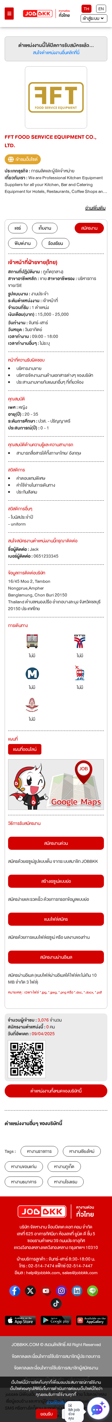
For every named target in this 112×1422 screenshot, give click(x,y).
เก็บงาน (45, 228)
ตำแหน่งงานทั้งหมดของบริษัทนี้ (56, 1091)
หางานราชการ (39, 1151)
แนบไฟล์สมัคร (56, 919)
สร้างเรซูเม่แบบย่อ (56, 881)
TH (86, 8)
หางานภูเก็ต (64, 1166)
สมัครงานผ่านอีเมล (56, 957)
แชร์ (18, 228)
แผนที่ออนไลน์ (24, 749)
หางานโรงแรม (65, 1182)
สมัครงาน (89, 228)
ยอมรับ (46, 1414)
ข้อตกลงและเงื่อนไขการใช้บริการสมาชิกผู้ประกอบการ (56, 1356)
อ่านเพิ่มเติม (56, 1403)
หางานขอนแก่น (23, 1166)
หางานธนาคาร (23, 1182)
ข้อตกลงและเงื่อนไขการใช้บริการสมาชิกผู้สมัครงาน (56, 1367)
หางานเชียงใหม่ (81, 1151)
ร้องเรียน (55, 243)
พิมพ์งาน (22, 243)
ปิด (69, 1414)
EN (101, 8)
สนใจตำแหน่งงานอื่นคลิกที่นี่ (56, 52)
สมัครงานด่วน (56, 843)
